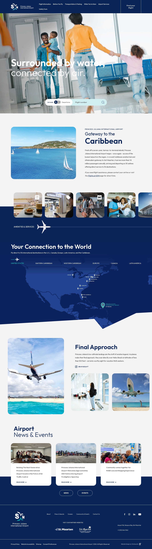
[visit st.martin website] (85, 529)
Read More (20, 482)
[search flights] (102, 102)
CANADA (114, 263)
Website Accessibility (27, 544)
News (66, 493)
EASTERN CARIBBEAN (43, 263)
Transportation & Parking (73, 4)
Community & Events (82, 514)
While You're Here (90, 4)
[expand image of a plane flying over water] (36, 376)
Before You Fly (58, 4)
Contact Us (96, 514)
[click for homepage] (19, 519)
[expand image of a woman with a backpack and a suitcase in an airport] (90, 392)
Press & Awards (59, 514)
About (49, 514)
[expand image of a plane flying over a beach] (131, 392)
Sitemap (38, 544)
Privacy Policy (15, 544)
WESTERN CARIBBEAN (72, 263)
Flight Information (45, 4)
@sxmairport (81, 366)
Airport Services (103, 4)
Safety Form (43, 9)
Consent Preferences (49, 544)
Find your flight (131, 6)
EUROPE (96, 263)
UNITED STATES (17, 263)
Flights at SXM (93, 176)
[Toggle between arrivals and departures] (57, 102)
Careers (70, 514)
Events (85, 493)
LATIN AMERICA (135, 263)
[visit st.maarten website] (64, 529)
